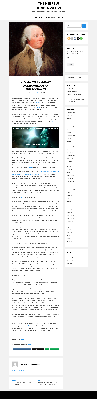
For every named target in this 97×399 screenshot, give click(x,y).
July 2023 (69, 161)
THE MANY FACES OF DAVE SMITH (74, 94)
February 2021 (70, 244)
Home (35, 17)
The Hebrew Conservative (48, 5)
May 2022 (69, 201)
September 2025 (71, 112)
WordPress (59, 395)
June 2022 (69, 198)
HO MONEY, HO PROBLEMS (72, 91)
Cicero (31, 167)
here (46, 121)
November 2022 (70, 184)
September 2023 (71, 155)
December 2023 (70, 147)
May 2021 (69, 235)
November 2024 (70, 129)
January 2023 (70, 178)
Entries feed (70, 258)
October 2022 (70, 187)
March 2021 (69, 241)
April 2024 (69, 144)
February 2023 (70, 175)
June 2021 (69, 232)
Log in (68, 255)
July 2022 (69, 195)
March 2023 (69, 172)
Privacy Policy (50, 17)
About (41, 17)
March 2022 (69, 207)
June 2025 (69, 115)
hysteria (37, 107)
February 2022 (70, 209)
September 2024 (71, 135)
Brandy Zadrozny (28, 326)
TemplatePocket (48, 395)
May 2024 (69, 141)
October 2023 (70, 152)
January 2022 (70, 212)
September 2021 (71, 224)
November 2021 (70, 218)
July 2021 (69, 229)
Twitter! (23, 339)
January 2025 (70, 124)
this (21, 197)
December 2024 (70, 127)
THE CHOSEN (70, 88)
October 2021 (70, 221)
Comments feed (70, 260)
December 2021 (70, 215)
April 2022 (69, 204)
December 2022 (70, 181)
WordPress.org (70, 263)
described (37, 103)
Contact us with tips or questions (74, 77)
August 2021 (70, 227)
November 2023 (70, 149)
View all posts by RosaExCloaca (20, 370)
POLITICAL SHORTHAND (72, 97)
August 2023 (70, 158)
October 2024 (70, 132)
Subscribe (60, 17)
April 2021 (69, 238)
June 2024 (69, 138)
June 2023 (69, 164)
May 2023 (69, 167)
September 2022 (71, 189)
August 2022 (70, 192)
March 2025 (69, 121)
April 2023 (69, 169)
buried (34, 250)
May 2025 (69, 118)
